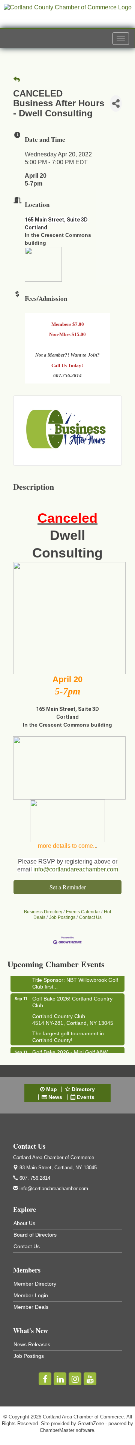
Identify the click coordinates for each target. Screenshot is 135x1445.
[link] (67, 535)
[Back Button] (17, 80)
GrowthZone (91, 1423)
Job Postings (62, 917)
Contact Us (90, 917)
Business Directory (43, 911)
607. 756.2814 (34, 1178)
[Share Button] (116, 103)
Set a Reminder (68, 887)
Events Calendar (83, 911)
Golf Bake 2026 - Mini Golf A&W (70, 1051)
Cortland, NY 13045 (58, 1167)
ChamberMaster (57, 1430)
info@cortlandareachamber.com (75, 869)
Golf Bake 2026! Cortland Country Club (72, 1001)
